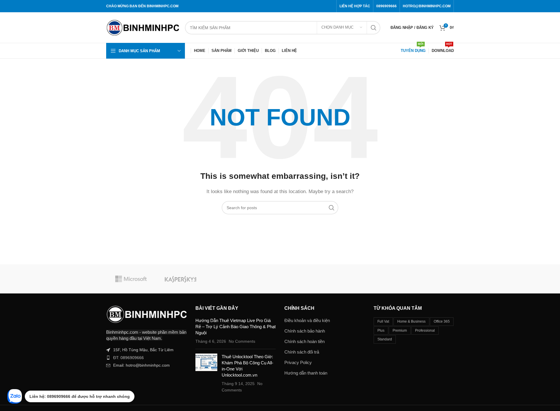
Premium (400, 330)
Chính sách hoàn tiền (304, 341)
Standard (384, 339)
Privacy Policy (298, 362)
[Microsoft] (131, 278)
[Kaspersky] (180, 278)
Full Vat (383, 321)
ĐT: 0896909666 (128, 357)
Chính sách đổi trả (301, 351)
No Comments (242, 341)
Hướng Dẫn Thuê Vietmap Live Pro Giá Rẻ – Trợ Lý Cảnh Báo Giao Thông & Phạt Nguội (235, 326)
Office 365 (442, 321)
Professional (425, 330)
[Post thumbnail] (206, 373)
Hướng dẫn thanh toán (305, 372)
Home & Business (411, 321)
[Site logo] (142, 27)
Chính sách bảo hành (304, 330)
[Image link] (146, 313)
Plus (380, 330)
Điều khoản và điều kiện (307, 320)
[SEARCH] (373, 27)
